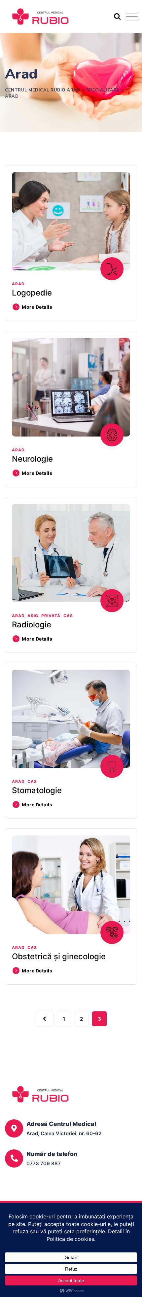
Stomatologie (37, 790)
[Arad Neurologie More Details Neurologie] (71, 387)
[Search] (117, 16)
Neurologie (32, 459)
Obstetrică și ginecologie (59, 956)
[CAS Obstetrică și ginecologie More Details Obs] (71, 884)
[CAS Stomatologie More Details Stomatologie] (71, 719)
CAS (68, 615)
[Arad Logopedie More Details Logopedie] (71, 221)
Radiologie (31, 624)
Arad (18, 283)
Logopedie (32, 293)
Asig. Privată (43, 615)
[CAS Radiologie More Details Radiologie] (71, 553)
